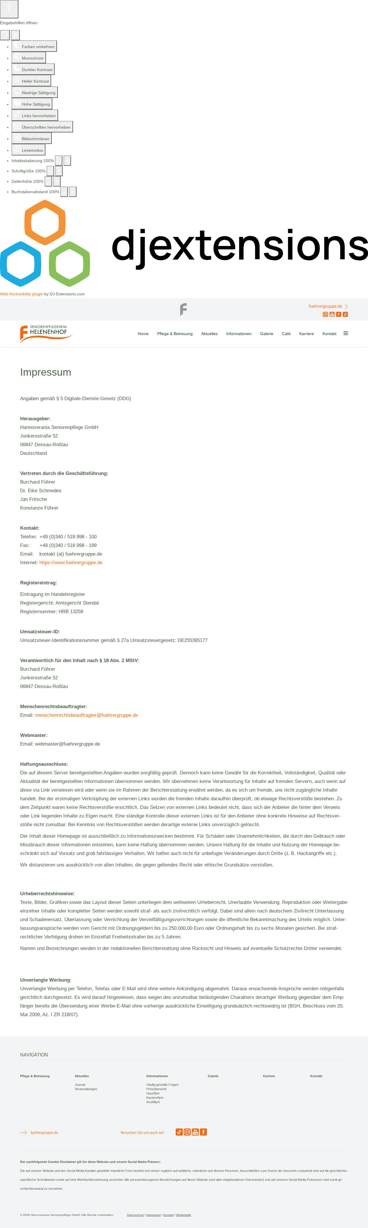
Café (286, 333)
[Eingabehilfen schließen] (15, 35)
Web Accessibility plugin (21, 294)
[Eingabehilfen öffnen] (9, 9)
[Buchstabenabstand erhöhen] (72, 192)
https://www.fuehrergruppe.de (70, 562)
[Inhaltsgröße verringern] (58, 160)
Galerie (266, 333)
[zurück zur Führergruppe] (184, 308)
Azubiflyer (153, 1102)
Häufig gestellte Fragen (162, 1084)
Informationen (239, 333)
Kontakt (329, 333)
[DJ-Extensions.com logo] (184, 285)
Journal (80, 1084)
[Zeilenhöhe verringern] (48, 181)
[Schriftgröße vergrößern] (59, 171)
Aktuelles (209, 333)
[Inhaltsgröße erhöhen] (67, 160)
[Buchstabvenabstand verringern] (64, 192)
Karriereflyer (155, 1097)
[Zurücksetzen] (5, 35)
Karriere (306, 333)
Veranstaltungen (86, 1089)
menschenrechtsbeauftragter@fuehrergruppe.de (86, 715)
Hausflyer (153, 1093)
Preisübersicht (156, 1089)
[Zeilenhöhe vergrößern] (57, 181)
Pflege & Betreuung (175, 333)
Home (143, 333)
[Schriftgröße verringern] (50, 171)
